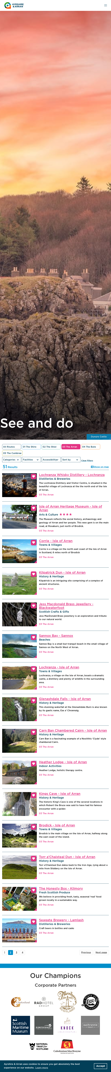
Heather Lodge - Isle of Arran (63, 762)
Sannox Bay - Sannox (56, 635)
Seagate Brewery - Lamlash (61, 920)
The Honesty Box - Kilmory (61, 888)
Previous (86, 952)
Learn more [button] (41, 1068)
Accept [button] (100, 1066)
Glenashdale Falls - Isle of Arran (65, 699)
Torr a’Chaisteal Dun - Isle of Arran (67, 857)
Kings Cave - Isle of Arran (59, 793)
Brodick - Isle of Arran (57, 825)
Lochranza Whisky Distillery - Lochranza (72, 475)
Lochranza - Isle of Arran (59, 667)
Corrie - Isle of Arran (56, 541)
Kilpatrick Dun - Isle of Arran (62, 572)
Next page (101, 952)
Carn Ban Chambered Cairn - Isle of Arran (73, 730)
